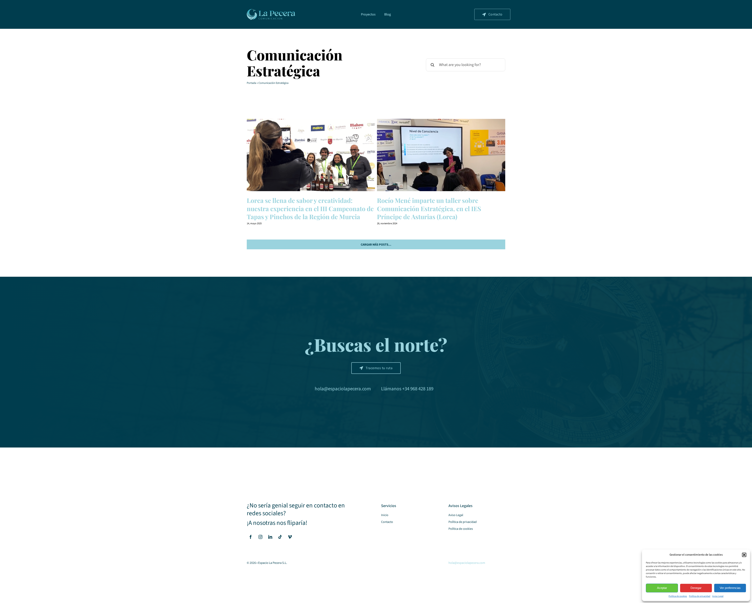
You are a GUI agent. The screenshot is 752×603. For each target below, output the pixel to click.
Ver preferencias (730, 587)
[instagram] (260, 537)
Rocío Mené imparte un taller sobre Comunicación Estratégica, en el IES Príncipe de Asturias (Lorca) (441, 155)
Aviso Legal (717, 596)
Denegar (696, 587)
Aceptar (662, 587)
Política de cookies (678, 596)
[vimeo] (290, 537)
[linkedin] (270, 537)
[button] (744, 555)
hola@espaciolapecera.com (343, 388)
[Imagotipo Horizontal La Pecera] (271, 10)
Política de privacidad (699, 596)
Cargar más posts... (376, 244)
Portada (251, 83)
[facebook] (251, 537)
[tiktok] (280, 537)
